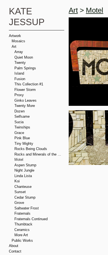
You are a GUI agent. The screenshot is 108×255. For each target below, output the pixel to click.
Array (19, 51)
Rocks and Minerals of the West (39, 154)
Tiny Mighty (24, 143)
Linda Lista (23, 175)
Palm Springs (25, 68)
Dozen (20, 111)
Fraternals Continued (32, 219)
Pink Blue (22, 138)
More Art (21, 235)
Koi (17, 181)
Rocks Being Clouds (31, 148)
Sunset (20, 192)
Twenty (20, 62)
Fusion (19, 79)
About (14, 245)
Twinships (22, 127)
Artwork (15, 35)
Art (14, 46)
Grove (19, 202)
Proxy (19, 95)
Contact (15, 251)
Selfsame (22, 116)
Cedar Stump (25, 197)
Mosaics (19, 41)
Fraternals (23, 213)
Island (19, 73)
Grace (19, 132)
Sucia (19, 122)
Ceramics (22, 229)
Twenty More (25, 105)
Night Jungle (24, 170)
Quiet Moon (24, 57)
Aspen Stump (25, 165)
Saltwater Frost (27, 208)
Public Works (23, 240)
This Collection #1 (29, 84)
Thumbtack (23, 224)
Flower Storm (25, 89)
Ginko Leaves (26, 100)
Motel (19, 159)
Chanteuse (23, 186)
